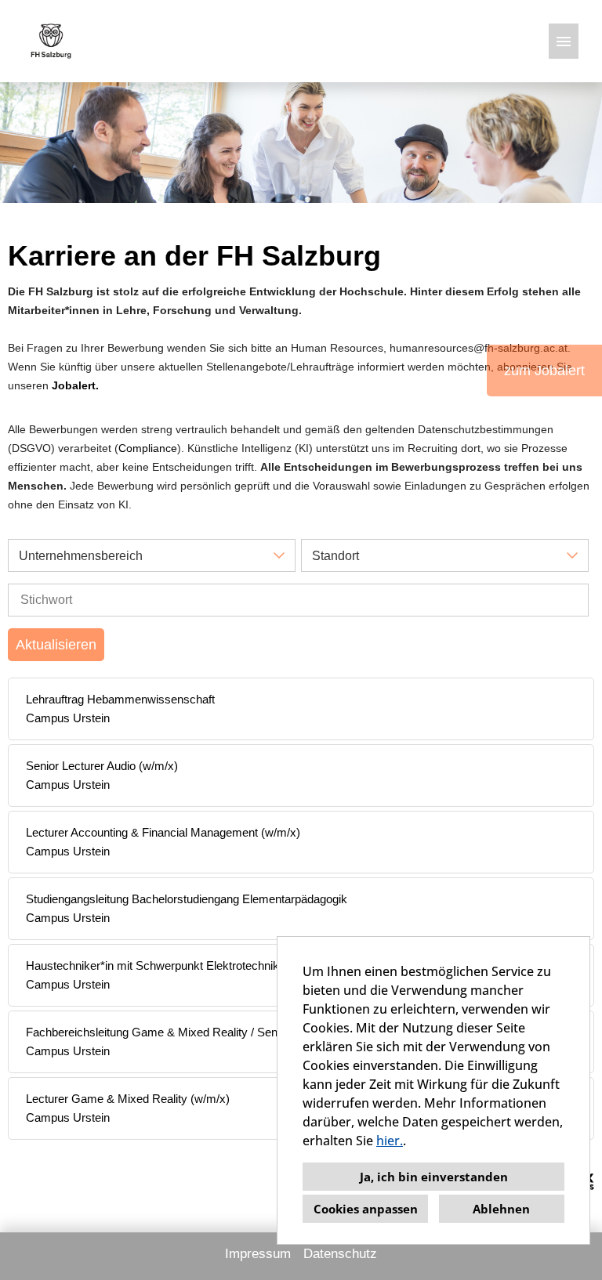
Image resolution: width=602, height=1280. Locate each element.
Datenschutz (340, 1253)
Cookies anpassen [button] (366, 1209)
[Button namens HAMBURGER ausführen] (563, 41)
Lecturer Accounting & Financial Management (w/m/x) (163, 832)
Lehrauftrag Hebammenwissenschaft (120, 699)
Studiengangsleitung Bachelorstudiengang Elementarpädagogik (186, 899)
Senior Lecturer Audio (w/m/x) (102, 765)
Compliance (147, 448)
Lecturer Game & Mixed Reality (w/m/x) (128, 1098)
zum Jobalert (544, 370)
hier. (389, 1140)
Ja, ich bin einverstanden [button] (434, 1176)
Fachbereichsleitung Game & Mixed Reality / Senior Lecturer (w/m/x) (202, 1032)
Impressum (258, 1253)
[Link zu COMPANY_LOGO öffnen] (51, 41)
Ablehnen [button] (501, 1209)
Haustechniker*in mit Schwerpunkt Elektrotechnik (152, 965)
